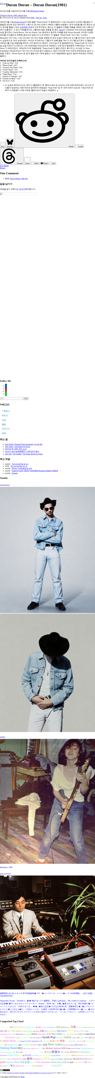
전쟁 (64, 1062)
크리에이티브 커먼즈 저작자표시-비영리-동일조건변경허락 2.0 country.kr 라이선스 (29, 1073)
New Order (56, 1034)
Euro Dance (24, 1038)
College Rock (47, 1066)
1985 (86, 1038)
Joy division (52, 1031)
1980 (1, 1031)
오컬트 (24, 1059)
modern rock (34, 1048)
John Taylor (91, 1027)
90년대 (73, 1052)
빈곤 (40, 1048)
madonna (3, 1055)
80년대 (45, 1058)
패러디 (64, 1031)
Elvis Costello (11, 1034)
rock (20, 1055)
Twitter (42, 1052)
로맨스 (55, 1051)
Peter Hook (3, 1066)
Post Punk (84, 1059)
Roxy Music (78, 1062)
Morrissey (78, 1045)
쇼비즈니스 (13, 1045)
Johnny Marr (79, 1031)
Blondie (18, 1066)
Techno (68, 1048)
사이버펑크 (35, 1055)
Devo (68, 1027)
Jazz (64, 1045)
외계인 (34, 1034)
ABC (78, 1038)
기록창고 (6, 411)
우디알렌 (70, 1062)
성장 (45, 1044)
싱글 (4, 420)
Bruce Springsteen (33, 1041)
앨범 (4, 424)
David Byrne (19, 1027)
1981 (32, 11)
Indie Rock (90, 1034)
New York (80, 1041)
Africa (82, 1037)
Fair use (39, 18)
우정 (49, 1034)
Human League (4, 1027)
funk (34, 1038)
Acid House (36, 1031)
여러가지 (6, 429)
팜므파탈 (19, 1052)
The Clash (45, 1027)
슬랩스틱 (54, 1041)
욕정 (62, 1040)
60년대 (28, 1055)
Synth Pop (49, 1037)
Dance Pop (13, 1055)
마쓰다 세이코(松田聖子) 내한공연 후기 (22, 451)
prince (63, 1027)
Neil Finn (79, 1027)
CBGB (73, 1055)
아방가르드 (30, 1027)
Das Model (4, 166)
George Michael (55, 1055)
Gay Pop (9, 1052)
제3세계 (84, 1027)
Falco (66, 1041)
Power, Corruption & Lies (22, 468)
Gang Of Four (73, 1041)
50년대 (33, 1045)
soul (22, 1066)
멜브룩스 (39, 1027)
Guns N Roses (70, 1045)
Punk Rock (27, 1066)
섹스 (12, 1065)
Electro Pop (26, 1048)
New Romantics (43, 1062)
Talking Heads (8, 1048)
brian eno (19, 1034)
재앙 (59, 1031)
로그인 (22, 189)
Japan (61, 30)
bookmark (3, 1034)
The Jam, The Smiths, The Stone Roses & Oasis (24, 454)
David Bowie (37, 1059)
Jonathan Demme (27, 1031)
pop (57, 1037)
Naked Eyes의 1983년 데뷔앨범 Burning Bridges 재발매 (35, 471)
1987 (61, 1037)
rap (23, 1055)
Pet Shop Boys (83, 1052)
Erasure (15, 473)
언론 (40, 1041)
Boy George (27, 1034)
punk (2, 1061)
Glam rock (33, 1062)
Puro (22, 1077)
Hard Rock (39, 1066)
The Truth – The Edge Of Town (17, 447)
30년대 (59, 1062)
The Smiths (16, 1031)
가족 (73, 1026)
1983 (44, 1048)
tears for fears (75, 1048)
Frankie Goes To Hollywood (31, 1052)
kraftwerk (39, 1037)
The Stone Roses (66, 1055)
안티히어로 (10, 1037)
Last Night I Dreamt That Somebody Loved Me (23, 444)
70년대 (67, 1037)
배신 (20, 1048)
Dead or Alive (66, 1034)
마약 (63, 1048)
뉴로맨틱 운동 (26, 27)
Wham (90, 1062)
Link (45, 18)
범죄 (30, 1058)
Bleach (2, 168)
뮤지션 (5, 415)
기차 (13, 1052)
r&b (5, 1045)
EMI (32, 18)
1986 (85, 1045)
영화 (4, 433)
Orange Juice (23, 1041)
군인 (58, 1027)
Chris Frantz (42, 1034)
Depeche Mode (13, 1062)
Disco (87, 1031)
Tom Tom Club (45, 1055)
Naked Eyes (46, 1041)
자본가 (39, 1045)
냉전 (20, 1045)
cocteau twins (54, 1059)
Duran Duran (39, 11)
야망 (5, 1031)
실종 (33, 1066)
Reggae (60, 1059)
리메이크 (81, 1034)
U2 (8, 1066)
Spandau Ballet (68, 1059)
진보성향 (24, 1062)
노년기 (2, 1037)
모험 (42, 1031)
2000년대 (56, 1065)
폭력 (70, 1030)
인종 (30, 1038)
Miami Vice (80, 1055)
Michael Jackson (53, 1048)
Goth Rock (74, 1034)
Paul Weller (26, 1045)
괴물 (85, 1062)
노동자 (17, 1038)
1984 (11, 1027)
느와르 (74, 1038)
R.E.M (90, 1059)
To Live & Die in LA (20, 464)
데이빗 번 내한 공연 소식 (16, 449)
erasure (86, 1055)
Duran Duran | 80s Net (19, 179)
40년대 (54, 1062)
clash (17, 1041)
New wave (55, 1044)
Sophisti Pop (16, 1059)
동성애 (76, 1059)
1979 (45, 1031)
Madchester (52, 1027)
